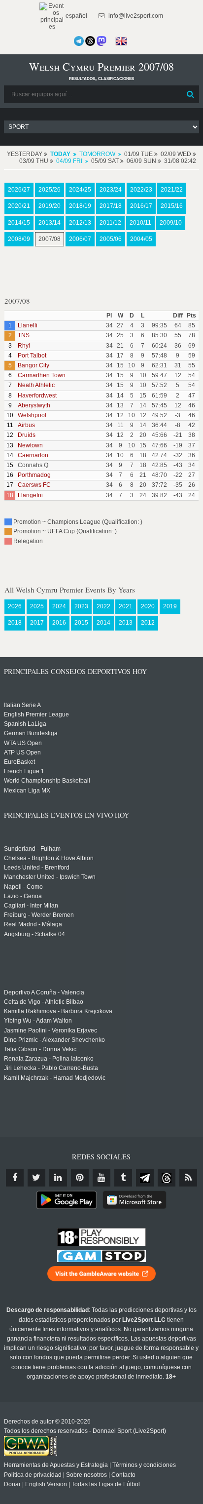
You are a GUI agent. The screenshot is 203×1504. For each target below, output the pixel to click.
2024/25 (80, 189)
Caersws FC (34, 484)
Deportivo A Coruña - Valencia (44, 992)
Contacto (123, 1474)
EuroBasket (19, 761)
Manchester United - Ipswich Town (50, 876)
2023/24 (111, 189)
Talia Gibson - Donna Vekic (40, 1049)
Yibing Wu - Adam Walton (38, 1020)
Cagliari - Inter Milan (31, 905)
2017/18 (111, 205)
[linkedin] (58, 1178)
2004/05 (141, 239)
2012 (148, 622)
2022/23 (141, 189)
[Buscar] (191, 94)
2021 (126, 606)
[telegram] (145, 1178)
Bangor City (33, 365)
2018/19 (80, 205)
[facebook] (15, 1178)
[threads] (166, 1178)
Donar (12, 1484)
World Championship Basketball (47, 780)
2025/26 (49, 189)
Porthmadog (34, 475)
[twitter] (36, 1178)
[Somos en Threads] (90, 41)
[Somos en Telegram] (79, 41)
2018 (15, 622)
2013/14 (49, 222)
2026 (15, 606)
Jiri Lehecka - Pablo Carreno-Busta (51, 1068)
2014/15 (19, 222)
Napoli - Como (23, 886)
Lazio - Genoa (23, 896)
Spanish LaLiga (25, 723)
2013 (126, 622)
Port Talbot (32, 355)
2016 (59, 622)
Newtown (30, 445)
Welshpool (32, 415)
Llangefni (30, 495)
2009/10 (171, 222)
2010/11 (140, 222)
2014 (103, 622)
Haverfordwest (37, 395)
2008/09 (19, 239)
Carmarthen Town (42, 375)
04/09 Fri (69, 161)
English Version (46, 1484)
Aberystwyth (34, 405)
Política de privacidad (33, 1474)
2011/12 (110, 222)
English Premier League (36, 714)
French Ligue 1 (24, 771)
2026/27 (19, 189)
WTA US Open (23, 743)
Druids (26, 435)
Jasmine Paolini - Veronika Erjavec (50, 1030)
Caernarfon (33, 455)
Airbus (26, 425)
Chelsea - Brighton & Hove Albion (49, 858)
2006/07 (80, 239)
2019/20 (49, 205)
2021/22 (172, 189)
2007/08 (49, 239)
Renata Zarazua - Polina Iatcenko (49, 1058)
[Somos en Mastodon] (101, 41)
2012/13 (80, 222)
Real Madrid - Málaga (33, 924)
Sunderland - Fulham (32, 848)
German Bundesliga (31, 733)
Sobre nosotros (86, 1474)
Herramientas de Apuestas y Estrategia (56, 1465)
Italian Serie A (22, 705)
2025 (37, 606)
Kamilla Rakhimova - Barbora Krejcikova (58, 1011)
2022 (103, 606)
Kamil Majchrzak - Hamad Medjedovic (54, 1077)
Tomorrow (97, 154)
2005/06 (111, 239)
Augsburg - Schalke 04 (34, 934)
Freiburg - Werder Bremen (39, 914)
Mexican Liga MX (27, 790)
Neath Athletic (36, 385)
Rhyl (24, 345)
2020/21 (19, 205)
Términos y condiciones (144, 1465)
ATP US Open (22, 752)
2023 (81, 606)
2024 (59, 606)
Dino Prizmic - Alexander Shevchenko (54, 1039)
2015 (81, 622)
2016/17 (141, 205)
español (75, 15)
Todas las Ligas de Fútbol (105, 1484)
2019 (170, 606)
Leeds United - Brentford (36, 867)
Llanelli (27, 325)
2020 (148, 606)
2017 (37, 622)
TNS (24, 335)
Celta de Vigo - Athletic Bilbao (43, 1001)
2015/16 (172, 205)
